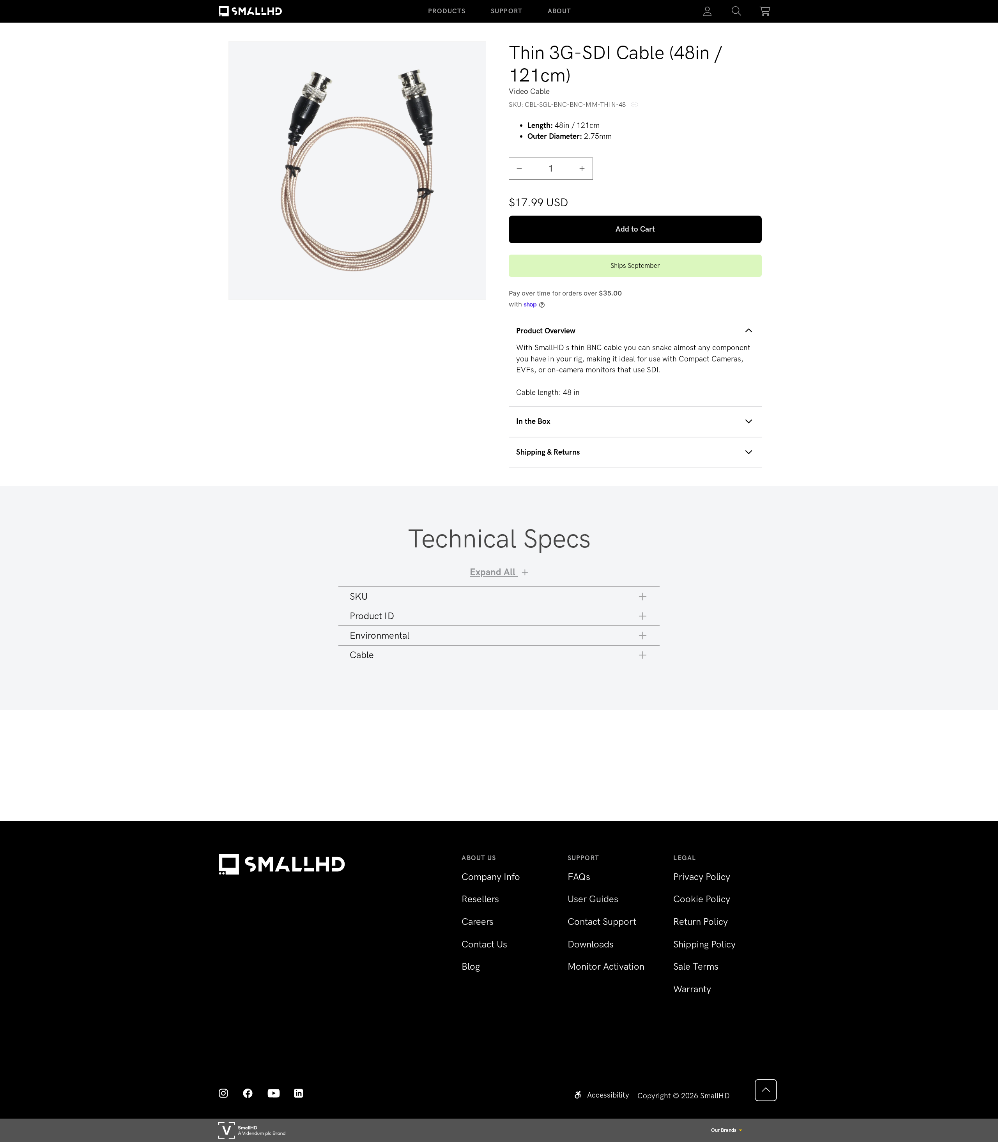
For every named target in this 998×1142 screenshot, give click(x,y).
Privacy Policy (701, 876)
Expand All (494, 571)
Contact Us (484, 944)
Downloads (591, 944)
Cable (362, 654)
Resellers (480, 899)
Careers (478, 921)
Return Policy (700, 921)
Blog (471, 966)
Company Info (491, 876)
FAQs (579, 876)
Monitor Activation (606, 966)
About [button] (560, 11)
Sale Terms (695, 966)
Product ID (372, 615)
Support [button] (506, 11)
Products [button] (446, 11)
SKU (359, 596)
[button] (736, 11)
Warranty (692, 989)
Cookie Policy (701, 899)
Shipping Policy (704, 944)
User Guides (593, 899)
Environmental (379, 635)
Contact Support (602, 921)
